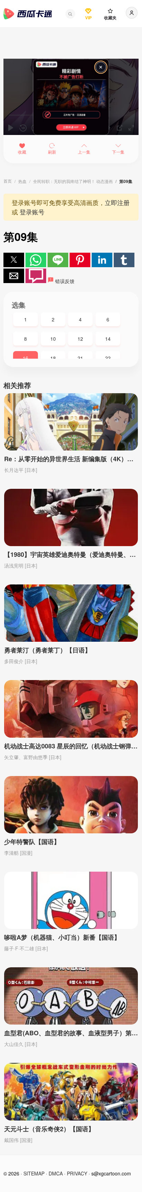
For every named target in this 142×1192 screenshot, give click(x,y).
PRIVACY (77, 1173)
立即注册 (117, 202)
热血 (22, 181)
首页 (7, 181)
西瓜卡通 (27, 13)
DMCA (56, 1173)
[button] (70, 14)
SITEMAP (33, 1173)
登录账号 (32, 211)
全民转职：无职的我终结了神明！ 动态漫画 (73, 181)
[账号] (132, 12)
